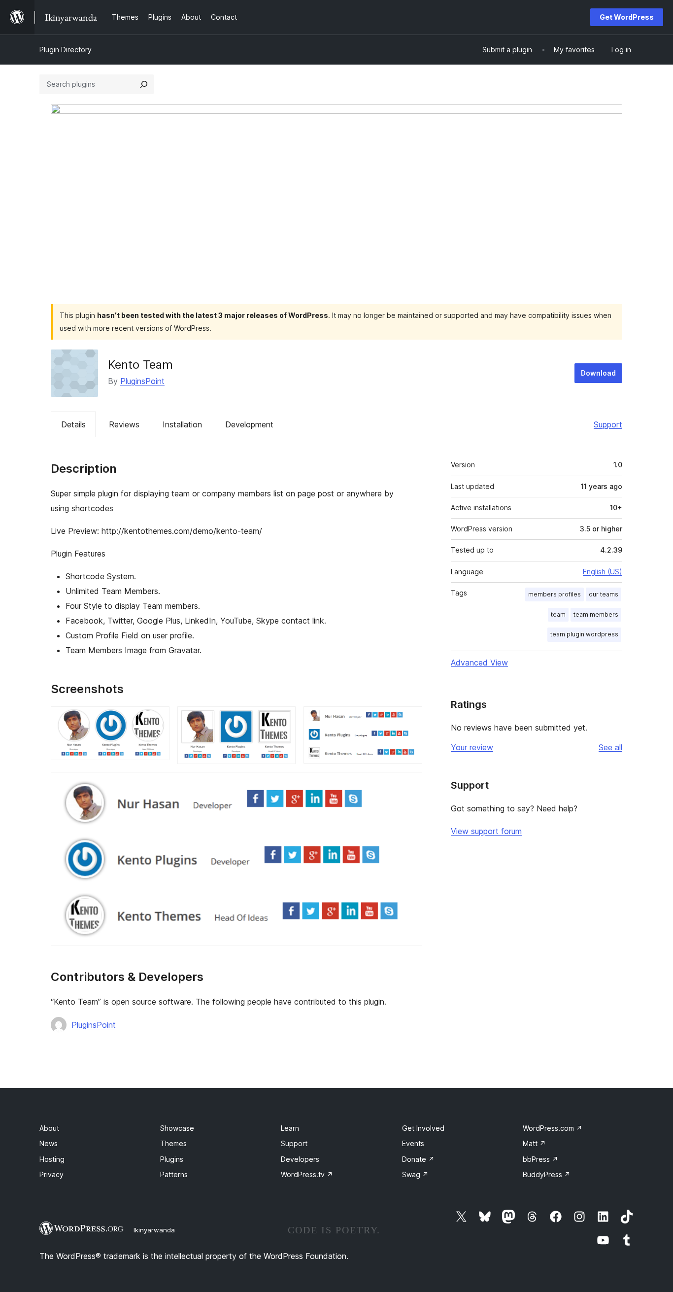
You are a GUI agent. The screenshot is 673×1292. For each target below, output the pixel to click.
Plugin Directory (65, 49)
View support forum (486, 831)
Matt (534, 1143)
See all (610, 747)
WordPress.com (552, 1128)
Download (598, 373)
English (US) (602, 571)
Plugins (171, 1159)
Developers (300, 1159)
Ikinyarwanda (154, 1230)
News (48, 1143)
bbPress (540, 1159)
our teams (603, 594)
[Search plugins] (144, 84)
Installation (182, 424)
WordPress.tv (307, 1174)
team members (595, 614)
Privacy (51, 1174)
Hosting (52, 1159)
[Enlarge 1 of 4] (156, 720)
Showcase (177, 1128)
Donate (418, 1159)
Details (73, 424)
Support (608, 424)
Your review (472, 747)
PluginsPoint (142, 381)
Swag (415, 1174)
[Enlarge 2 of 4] (282, 720)
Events (413, 1143)
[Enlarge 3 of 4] (409, 720)
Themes (173, 1143)
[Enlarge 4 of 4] (409, 785)
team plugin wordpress (584, 634)
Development (249, 424)
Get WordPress (627, 17)
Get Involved (423, 1128)
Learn (290, 1128)
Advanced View (479, 662)
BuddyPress (547, 1174)
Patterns (174, 1174)
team (558, 614)
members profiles (554, 594)
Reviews (124, 424)
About (49, 1128)
